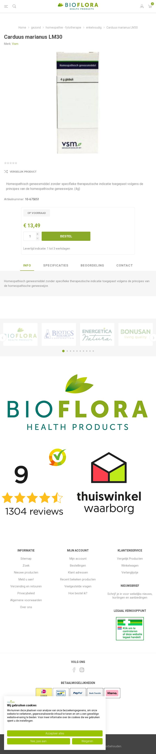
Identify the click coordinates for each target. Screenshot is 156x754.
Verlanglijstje (129, 572)
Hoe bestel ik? (77, 593)
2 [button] (67, 351)
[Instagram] (82, 670)
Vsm (15, 44)
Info (27, 265)
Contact (124, 265)
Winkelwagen (130, 565)
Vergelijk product (23, 171)
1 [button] (63, 351)
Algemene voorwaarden (26, 600)
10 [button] (93, 351)
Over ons (26, 607)
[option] (20, 334)
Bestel (66, 236)
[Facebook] (74, 670)
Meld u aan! (26, 579)
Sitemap (26, 558)
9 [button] (90, 351)
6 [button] (80, 351)
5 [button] (77, 351)
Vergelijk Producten (130, 558)
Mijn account (78, 558)
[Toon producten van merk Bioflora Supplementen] (20, 334)
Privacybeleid (26, 593)
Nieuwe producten (26, 572)
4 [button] (73, 351)
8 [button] (86, 351)
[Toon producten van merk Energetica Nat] (97, 334)
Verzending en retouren (26, 586)
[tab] (27, 266)
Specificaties (55, 265)
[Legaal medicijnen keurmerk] (130, 639)
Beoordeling (92, 265)
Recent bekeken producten (78, 579)
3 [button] (70, 351)
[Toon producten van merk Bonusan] (135, 334)
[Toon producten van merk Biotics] (59, 334)
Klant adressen (78, 572)
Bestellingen (78, 565)
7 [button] (83, 351)
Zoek (26, 565)
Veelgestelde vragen (77, 586)
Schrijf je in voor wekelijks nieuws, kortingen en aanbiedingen (129, 595)
